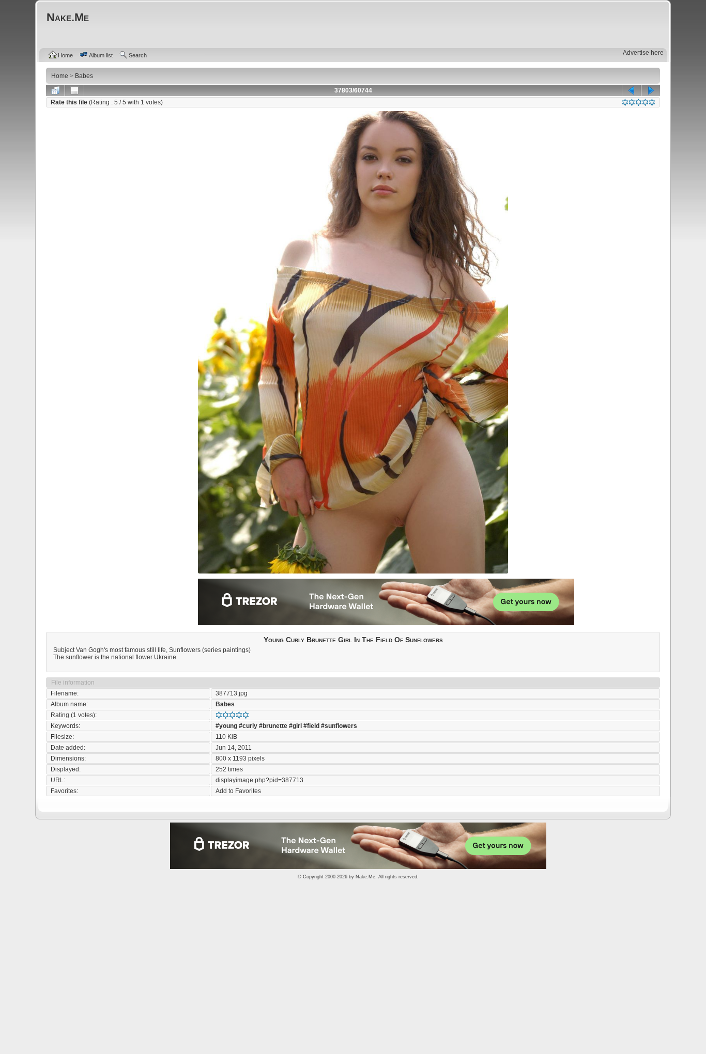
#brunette (273, 726)
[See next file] (650, 90)
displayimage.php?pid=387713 (259, 780)
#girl (295, 726)
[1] (625, 102)
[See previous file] (631, 90)
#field (311, 726)
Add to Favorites (238, 791)
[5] (652, 102)
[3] (638, 102)
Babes (225, 704)
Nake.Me (365, 876)
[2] (631, 102)
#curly (248, 726)
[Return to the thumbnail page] (55, 90)
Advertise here (643, 52)
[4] (645, 102)
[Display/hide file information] (74, 90)
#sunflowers (339, 726)
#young (226, 726)
